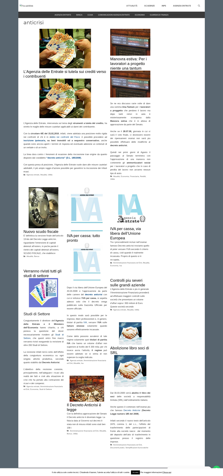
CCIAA (90, 15)
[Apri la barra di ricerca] (199, 6)
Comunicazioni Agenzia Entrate (114, 15)
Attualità (131, 5)
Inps (164, 5)
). (81, 158)
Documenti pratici (117, 448)
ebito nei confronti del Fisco (65, 137)
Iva (82, 363)
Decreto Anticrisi (132, 410)
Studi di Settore (45, 389)
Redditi (143, 176)
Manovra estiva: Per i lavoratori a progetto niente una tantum (128, 63)
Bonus (69, 434)
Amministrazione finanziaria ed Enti (127, 263)
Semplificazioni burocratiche (136, 448)
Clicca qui (166, 472)
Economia (140, 15)
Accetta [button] (135, 472)
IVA (85, 322)
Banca (79, 15)
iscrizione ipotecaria (34, 140)
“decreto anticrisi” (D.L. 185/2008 (63, 158)
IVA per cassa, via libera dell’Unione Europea (125, 233)
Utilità (50, 175)
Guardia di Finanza (159, 15)
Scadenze (149, 5)
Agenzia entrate (182, 5)
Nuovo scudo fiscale (40, 231)
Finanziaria (134, 176)
